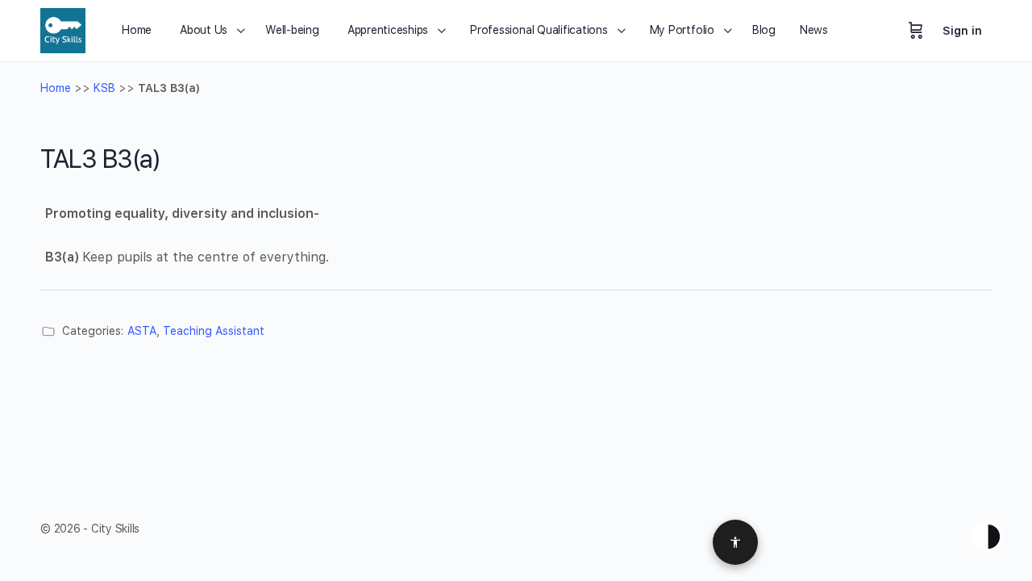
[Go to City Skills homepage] (62, 28)
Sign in (962, 30)
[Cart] (915, 30)
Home (55, 88)
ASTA (141, 330)
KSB (104, 88)
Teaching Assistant (213, 330)
